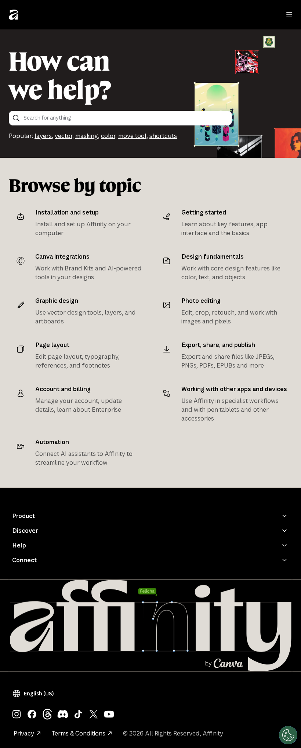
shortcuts (163, 136)
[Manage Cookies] (288, 735)
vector (63, 136)
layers (43, 136)
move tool (132, 136)
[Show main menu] (289, 14)
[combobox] (125, 118)
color (108, 136)
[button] (34, 693)
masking (86, 136)
